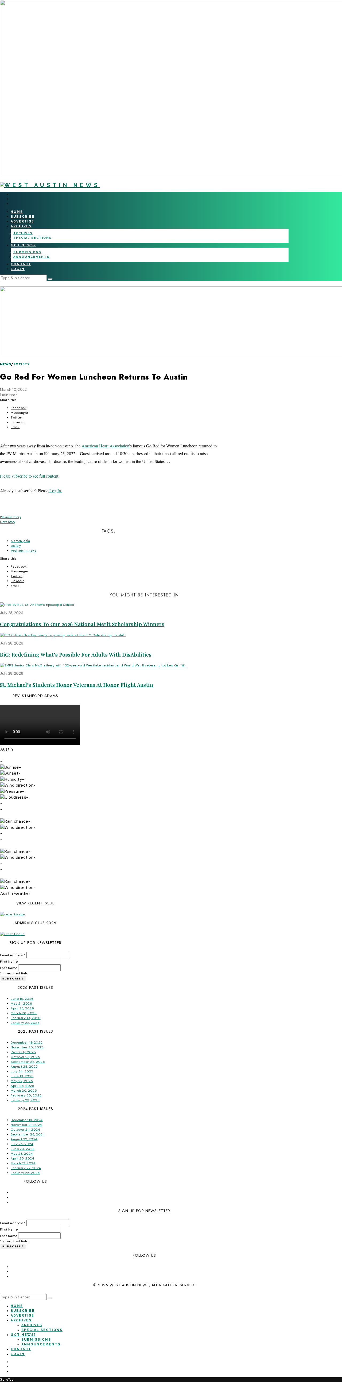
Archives (21, 226)
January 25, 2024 (25, 1173)
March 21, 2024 (23, 1163)
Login (18, 269)
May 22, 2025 (22, 1081)
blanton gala (20, 540)
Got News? (23, 245)
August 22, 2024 (24, 1139)
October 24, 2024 (25, 1129)
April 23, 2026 (22, 1008)
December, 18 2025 (27, 1042)
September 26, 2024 (28, 1134)
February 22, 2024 (26, 1168)
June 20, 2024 (23, 1149)
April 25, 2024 (22, 1158)
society (16, 545)
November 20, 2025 (27, 1047)
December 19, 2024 (27, 1120)
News (5, 364)
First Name (9, 961)
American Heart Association (105, 445)
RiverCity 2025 (23, 1052)
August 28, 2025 (24, 1066)
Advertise (22, 221)
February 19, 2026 (26, 1018)
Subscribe (23, 216)
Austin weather (15, 893)
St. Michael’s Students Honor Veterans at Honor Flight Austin (76, 684)
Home (17, 212)
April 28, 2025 (22, 1086)
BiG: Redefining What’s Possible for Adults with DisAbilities (75, 654)
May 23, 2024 (22, 1153)
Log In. (55, 490)
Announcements (31, 257)
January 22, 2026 (25, 1023)
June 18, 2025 (22, 1076)
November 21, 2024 (26, 1125)
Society (21, 364)
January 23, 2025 (25, 1100)
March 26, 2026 (24, 1013)
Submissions (27, 252)
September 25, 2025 (28, 1062)
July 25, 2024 (22, 1144)
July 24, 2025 (22, 1071)
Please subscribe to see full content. (29, 476)
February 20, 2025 (26, 1095)
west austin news (23, 550)
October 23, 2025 (25, 1057)
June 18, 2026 (22, 999)
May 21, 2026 (21, 1003)
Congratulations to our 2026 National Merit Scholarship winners (82, 623)
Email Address (12, 955)
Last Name (8, 968)
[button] (50, 279)
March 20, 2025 (24, 1090)
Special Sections (32, 238)
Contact (21, 264)
